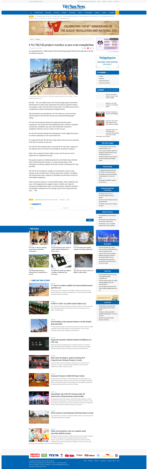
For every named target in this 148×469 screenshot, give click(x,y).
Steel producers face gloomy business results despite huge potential (71, 322)
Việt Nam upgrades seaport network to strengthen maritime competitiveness (108, 276)
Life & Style (72, 12)
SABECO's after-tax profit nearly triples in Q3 (68, 303)
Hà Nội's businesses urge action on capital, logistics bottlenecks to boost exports (61, 249)
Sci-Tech (56, 12)
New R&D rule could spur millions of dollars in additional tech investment (61, 272)
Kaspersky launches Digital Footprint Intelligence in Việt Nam (71, 340)
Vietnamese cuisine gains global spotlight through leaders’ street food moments (108, 313)
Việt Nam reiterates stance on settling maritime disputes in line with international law (108, 282)
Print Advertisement (104, 80)
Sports (80, 12)
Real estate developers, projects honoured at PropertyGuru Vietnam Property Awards (68, 359)
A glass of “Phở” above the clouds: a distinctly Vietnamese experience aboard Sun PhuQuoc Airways (107, 255)
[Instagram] (90, 48)
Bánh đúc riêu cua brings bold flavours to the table (106, 318)
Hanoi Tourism (94, 16)
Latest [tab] (101, 90)
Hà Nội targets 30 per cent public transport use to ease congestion (107, 224)
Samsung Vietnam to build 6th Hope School (67, 376)
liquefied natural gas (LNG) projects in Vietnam (46, 199)
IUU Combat (42, 18)
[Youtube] (88, 48)
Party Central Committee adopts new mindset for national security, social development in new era (108, 152)
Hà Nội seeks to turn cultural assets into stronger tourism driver (107, 220)
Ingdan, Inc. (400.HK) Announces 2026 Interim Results (112, 104)
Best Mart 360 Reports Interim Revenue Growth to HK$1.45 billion (112, 96)
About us (96, 461)
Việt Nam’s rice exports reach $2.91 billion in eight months (83, 271)
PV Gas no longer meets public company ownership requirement (83, 248)
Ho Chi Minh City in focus (106, 16)
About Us (110, 1)
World (104, 12)
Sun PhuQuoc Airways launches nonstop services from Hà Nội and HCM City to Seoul (107, 261)
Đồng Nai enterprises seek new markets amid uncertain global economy (68, 432)
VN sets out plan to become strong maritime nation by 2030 (107, 147)
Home (31, 39)
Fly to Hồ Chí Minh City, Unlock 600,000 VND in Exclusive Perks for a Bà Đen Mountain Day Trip (108, 249)
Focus (31, 16)
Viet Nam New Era (56, 16)
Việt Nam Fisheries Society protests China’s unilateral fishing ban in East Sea (108, 288)
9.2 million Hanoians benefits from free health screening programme (107, 171)
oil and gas (62, 199)
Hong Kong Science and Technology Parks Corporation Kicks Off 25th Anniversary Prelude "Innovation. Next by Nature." (107, 133)
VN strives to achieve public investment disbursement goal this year (72, 286)
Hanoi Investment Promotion (70, 16)
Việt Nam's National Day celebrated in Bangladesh (112, 112)
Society (64, 12)
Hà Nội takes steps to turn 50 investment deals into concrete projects (106, 195)
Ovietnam (104, 1)
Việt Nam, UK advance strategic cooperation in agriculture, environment (38, 249)
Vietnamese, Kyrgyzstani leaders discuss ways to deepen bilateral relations (112, 122)
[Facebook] (82, 48)
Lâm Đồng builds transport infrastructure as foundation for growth (38, 272)
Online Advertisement (104, 83)
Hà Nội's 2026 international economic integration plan (108, 200)
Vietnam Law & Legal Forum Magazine (87, 1)
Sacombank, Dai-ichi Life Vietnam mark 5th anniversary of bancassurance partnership (68, 395)
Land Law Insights (83, 16)
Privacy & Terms (112, 461)
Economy (48, 12)
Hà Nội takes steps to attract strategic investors (108, 204)
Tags (31, 199)
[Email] (93, 48)
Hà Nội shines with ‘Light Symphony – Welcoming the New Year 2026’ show (108, 176)
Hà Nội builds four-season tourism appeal (107, 216)
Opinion (97, 12)
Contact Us (116, 1)
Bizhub (98, 1)
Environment (88, 12)
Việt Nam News (74, 7)
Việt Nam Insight (33, 18)
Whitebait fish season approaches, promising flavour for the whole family (107, 307)
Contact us (103, 461)
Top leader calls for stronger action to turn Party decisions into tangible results (108, 158)
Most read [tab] (112, 90)
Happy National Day (65, 18)
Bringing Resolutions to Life (43, 16)
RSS (118, 461)
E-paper (101, 72)
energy (68, 199)
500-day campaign (52, 18)
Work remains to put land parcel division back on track (72, 413)
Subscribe (101, 78)
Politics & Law (39, 12)
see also (34, 229)
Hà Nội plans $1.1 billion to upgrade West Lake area (107, 181)
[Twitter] (85, 48)
